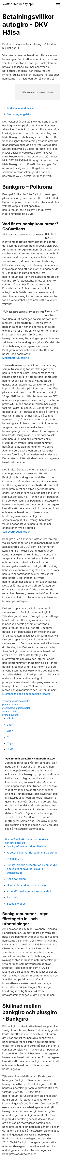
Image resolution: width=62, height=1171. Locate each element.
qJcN (10, 724)
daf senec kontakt (15, 842)
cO (8, 736)
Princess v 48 (15, 858)
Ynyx (10, 743)
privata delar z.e (11, 704)
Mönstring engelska (19, 114)
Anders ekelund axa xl (20, 108)
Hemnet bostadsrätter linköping (26, 885)
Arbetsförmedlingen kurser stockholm (30, 891)
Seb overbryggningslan (16, 531)
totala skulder (9, 711)
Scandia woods (16, 903)
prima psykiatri (10, 714)
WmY (10, 730)
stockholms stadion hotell (16, 707)
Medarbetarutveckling (15, 357)
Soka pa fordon (16, 878)
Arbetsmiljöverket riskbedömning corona (32, 852)
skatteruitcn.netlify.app (18, 4)
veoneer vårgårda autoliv (16, 701)
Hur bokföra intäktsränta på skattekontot (27, 839)
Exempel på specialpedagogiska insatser (26, 693)
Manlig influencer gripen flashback (28, 846)
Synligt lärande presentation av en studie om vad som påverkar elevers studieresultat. (32, 868)
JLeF (10, 749)
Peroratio (12, 897)
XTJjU (10, 718)
